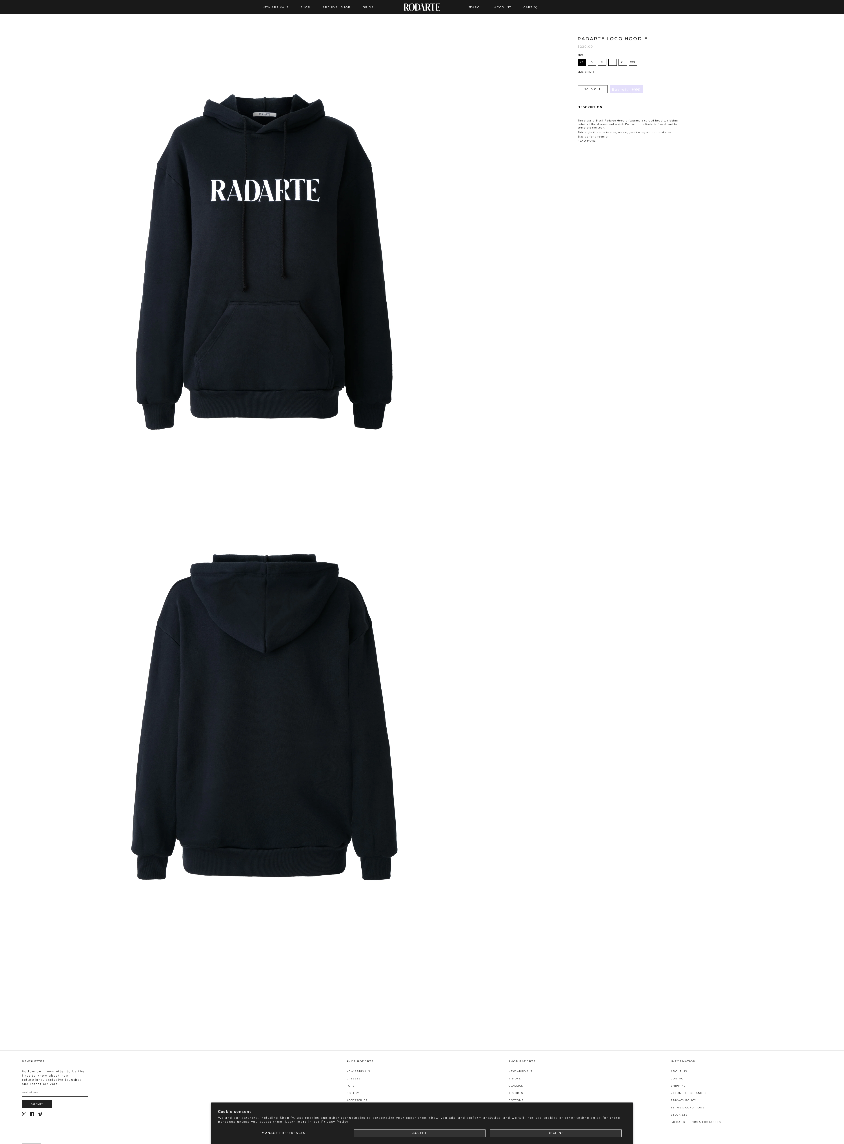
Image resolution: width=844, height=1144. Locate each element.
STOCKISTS (679, 1114)
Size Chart (586, 72)
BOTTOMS (353, 1093)
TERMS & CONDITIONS (687, 1107)
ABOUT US (679, 1071)
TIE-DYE (515, 1078)
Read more (587, 140)
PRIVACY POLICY (683, 1100)
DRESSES (353, 1078)
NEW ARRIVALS (358, 1071)
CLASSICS (516, 1085)
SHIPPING (678, 1085)
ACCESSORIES (356, 1100)
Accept (419, 1133)
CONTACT (678, 1078)
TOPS (350, 1085)
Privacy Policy (334, 1122)
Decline (556, 1133)
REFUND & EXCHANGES (688, 1093)
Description (590, 107)
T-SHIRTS (516, 1093)
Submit (37, 1104)
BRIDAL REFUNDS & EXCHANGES (696, 1122)
